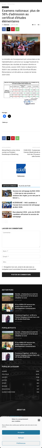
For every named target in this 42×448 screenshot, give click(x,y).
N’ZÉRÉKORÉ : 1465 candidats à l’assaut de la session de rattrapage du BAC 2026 (26, 205)
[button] (39, 420)
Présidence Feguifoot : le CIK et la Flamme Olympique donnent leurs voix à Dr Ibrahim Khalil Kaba (27, 317)
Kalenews (6, 24)
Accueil (4, 4)
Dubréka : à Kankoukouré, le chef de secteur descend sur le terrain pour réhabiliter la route (26, 296)
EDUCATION (11, 4)
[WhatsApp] (17, 29)
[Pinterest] (13, 29)
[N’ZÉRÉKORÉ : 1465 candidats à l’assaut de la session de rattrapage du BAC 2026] (7, 205)
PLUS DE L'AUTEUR (24, 186)
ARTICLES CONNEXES (10, 186)
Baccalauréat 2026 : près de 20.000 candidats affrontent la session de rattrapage (26, 214)
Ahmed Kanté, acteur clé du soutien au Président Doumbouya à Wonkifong (11, 152)
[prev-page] (3, 221)
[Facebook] (4, 29)
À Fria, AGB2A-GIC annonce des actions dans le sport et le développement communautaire (25, 306)
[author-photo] (21, 173)
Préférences (21, 443)
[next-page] (6, 221)
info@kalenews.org (16, 416)
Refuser (21, 438)
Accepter (21, 432)
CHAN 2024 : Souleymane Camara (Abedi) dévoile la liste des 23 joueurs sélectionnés (32, 153)
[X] (8, 29)
